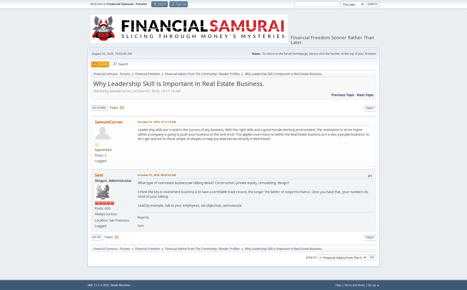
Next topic (365, 95)
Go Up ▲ (373, 285)
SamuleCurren (109, 122)
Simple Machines (120, 285)
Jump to (311, 257)
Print (370, 108)
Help (338, 285)
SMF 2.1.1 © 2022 (98, 285)
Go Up (96, 237)
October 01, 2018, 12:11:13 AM (156, 122)
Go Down (99, 108)
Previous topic (342, 95)
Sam (99, 175)
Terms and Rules (354, 285)
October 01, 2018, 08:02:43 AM (156, 175)
